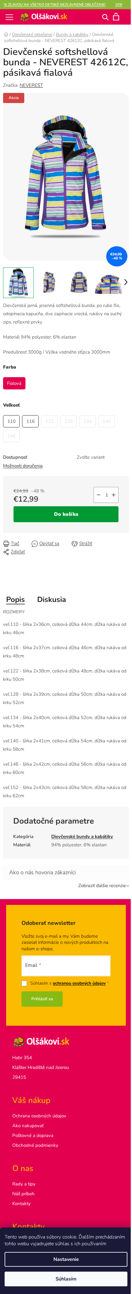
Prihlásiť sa (42, 999)
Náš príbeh (23, 1194)
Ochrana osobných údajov (39, 1116)
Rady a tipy (24, 1184)
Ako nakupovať (28, 1126)
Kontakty (21, 1203)
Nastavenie (66, 1259)
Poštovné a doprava (32, 1135)
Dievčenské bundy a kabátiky (82, 836)
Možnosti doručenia (23, 466)
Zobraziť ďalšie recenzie (102, 885)
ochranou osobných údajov (79, 983)
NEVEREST (31, 85)
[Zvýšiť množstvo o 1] (113, 495)
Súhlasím (66, 1279)
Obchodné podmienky (35, 1145)
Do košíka (66, 514)
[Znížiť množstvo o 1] (98, 495)
